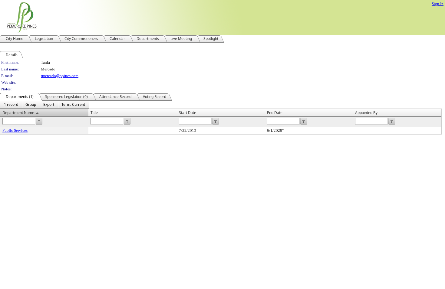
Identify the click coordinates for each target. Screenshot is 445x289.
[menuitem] (11, 104)
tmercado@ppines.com (59, 75)
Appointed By (366, 112)
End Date (274, 112)
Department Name (18, 112)
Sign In (437, 4)
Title (94, 112)
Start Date (187, 112)
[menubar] (44, 105)
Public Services (15, 130)
